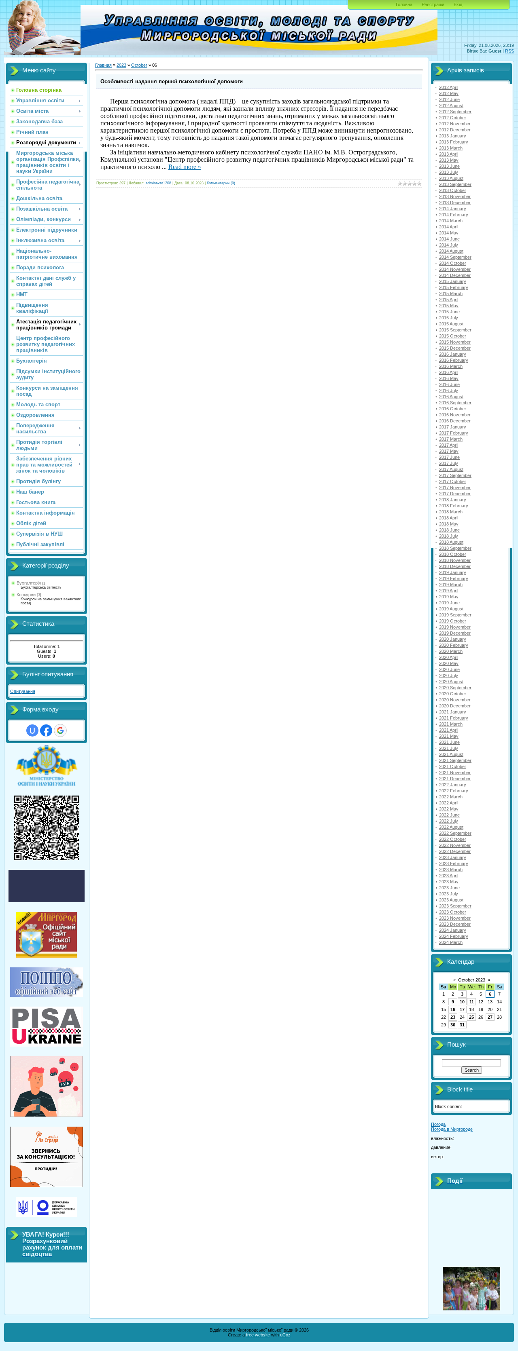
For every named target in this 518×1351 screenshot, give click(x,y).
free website (258, 1334)
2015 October (452, 336)
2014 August (451, 251)
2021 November (455, 772)
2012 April (448, 87)
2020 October (452, 693)
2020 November (455, 699)
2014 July (448, 245)
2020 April (448, 657)
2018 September (455, 548)
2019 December (455, 633)
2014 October (452, 263)
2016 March (451, 366)
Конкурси (26, 594)
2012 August (451, 105)
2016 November (455, 414)
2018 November (455, 560)
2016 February (453, 360)
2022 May (449, 808)
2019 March (451, 584)
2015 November (455, 342)
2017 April (448, 445)
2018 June (449, 530)
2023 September (455, 905)
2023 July (448, 893)
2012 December (455, 129)
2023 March (451, 869)
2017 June (449, 457)
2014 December (455, 275)
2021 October (452, 766)
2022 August (451, 827)
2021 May (449, 736)
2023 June (449, 887)
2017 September (455, 475)
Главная (103, 65)
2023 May (449, 881)
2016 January (452, 354)
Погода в (452, 1129)
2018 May (449, 523)
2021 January (452, 711)
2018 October (452, 554)
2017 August (451, 469)
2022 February (453, 790)
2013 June (449, 166)
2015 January (452, 281)
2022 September (455, 833)
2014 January (452, 208)
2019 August (451, 608)
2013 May (449, 160)
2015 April (448, 299)
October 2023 (471, 979)
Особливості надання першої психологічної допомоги (171, 81)
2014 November (455, 269)
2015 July (448, 317)
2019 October (452, 621)
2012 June (449, 99)
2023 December (455, 924)
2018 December (455, 566)
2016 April (448, 372)
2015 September (455, 329)
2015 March (451, 293)
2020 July (448, 675)
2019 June (449, 602)
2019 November (455, 627)
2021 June (449, 742)
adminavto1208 (158, 183)
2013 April (448, 154)
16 (452, 1009)
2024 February (453, 936)
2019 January (452, 572)
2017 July (448, 463)
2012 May (449, 93)
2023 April (448, 875)
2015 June (449, 311)
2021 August (451, 754)
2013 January (452, 135)
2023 (121, 65)
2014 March (451, 220)
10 (462, 1001)
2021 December (455, 778)
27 (490, 1017)
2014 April (448, 226)
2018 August (451, 542)
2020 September (455, 687)
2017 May (449, 451)
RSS (509, 51)
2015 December (455, 348)
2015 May (449, 305)
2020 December (455, 705)
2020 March (451, 651)
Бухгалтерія (29, 583)
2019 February (453, 578)
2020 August (451, 681)
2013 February (453, 141)
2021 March (451, 724)
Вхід (458, 4)
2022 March (451, 796)
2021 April (448, 730)
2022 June (449, 815)
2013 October (452, 190)
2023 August (451, 899)
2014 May (449, 232)
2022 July (448, 821)
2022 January (452, 784)
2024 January (452, 930)
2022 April (448, 802)
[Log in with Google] (60, 730)
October (139, 65)
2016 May (449, 378)
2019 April (448, 590)
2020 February (453, 645)
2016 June (449, 384)
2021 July (448, 748)
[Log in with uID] (32, 730)
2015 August (451, 323)
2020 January (452, 639)
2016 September (455, 402)
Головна (404, 4)
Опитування (22, 691)
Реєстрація (433, 4)
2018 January (452, 499)
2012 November (455, 123)
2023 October (452, 912)
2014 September (455, 257)
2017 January (452, 426)
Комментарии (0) (221, 183)
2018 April (448, 517)
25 (471, 1017)
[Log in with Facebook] (46, 730)
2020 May (449, 663)
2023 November (455, 918)
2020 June (449, 669)
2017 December (455, 493)
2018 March (451, 511)
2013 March (451, 148)
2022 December (455, 851)
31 (462, 1024)
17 (462, 1009)
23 (452, 1017)
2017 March (451, 439)
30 (452, 1024)
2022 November (455, 845)
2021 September (455, 760)
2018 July (448, 536)
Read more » (184, 166)
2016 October (452, 408)
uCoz (285, 1334)
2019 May (449, 596)
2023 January (452, 857)
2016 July (448, 390)
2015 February (453, 287)
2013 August (451, 178)
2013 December (455, 202)
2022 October (452, 839)
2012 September (455, 111)
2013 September (455, 184)
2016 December (455, 420)
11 (471, 1001)
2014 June (449, 238)
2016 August (451, 396)
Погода (438, 1124)
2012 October (452, 117)
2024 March (451, 942)
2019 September (455, 614)
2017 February (453, 433)
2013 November (455, 196)
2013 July (448, 172)
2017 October (452, 481)
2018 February (453, 505)
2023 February (453, 863)
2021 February (453, 718)
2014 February (453, 214)
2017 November (455, 487)
